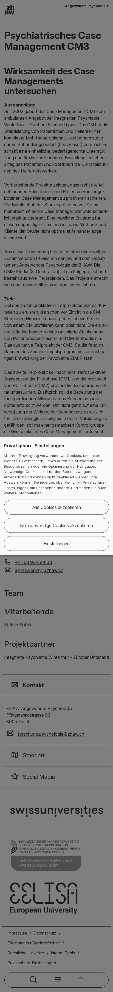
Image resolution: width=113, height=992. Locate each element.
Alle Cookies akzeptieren (56, 507)
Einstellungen (57, 543)
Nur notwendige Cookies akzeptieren (56, 525)
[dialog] (56, 496)
